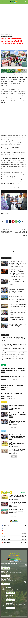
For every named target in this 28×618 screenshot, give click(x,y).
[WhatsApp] (16, 221)
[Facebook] (7, 221)
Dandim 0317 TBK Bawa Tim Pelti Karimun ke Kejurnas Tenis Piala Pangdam (17, 312)
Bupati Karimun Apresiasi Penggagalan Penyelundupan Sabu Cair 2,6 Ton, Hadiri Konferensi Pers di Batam (16, 290)
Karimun (3, 264)
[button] (2, 2)
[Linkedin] (19, 221)
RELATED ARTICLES (6, 258)
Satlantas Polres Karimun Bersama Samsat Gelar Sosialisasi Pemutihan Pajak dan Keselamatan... (17, 407)
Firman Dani (5, 45)
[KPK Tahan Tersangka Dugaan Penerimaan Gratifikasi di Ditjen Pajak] (4, 319)
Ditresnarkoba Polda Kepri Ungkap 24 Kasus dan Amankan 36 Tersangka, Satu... (17, 504)
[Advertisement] (14, 18)
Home (2, 34)
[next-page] (4, 331)
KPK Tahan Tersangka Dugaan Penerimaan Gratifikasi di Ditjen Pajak (17, 319)
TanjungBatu (6, 493)
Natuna (3, 365)
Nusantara (3, 273)
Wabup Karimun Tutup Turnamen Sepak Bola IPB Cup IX (17, 325)
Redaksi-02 (8, 398)
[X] (10, 221)
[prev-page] (2, 331)
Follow (24, 528)
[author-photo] (14, 247)
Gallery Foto (11, 36)
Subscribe (23, 542)
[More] (22, 221)
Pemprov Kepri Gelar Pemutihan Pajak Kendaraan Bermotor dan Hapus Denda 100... (18, 443)
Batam (3, 292)
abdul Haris (7, 213)
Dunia (3, 299)
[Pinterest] (13, 221)
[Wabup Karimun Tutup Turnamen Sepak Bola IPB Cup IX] (4, 325)
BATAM (3, 431)
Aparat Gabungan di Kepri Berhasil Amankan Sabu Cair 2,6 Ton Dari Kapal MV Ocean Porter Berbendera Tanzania (17, 298)
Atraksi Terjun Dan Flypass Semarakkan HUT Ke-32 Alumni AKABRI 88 (7, 231)
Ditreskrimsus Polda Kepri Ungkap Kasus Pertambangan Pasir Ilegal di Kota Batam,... (17, 451)
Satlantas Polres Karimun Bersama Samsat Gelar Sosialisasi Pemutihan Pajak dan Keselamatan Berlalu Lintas (17, 264)
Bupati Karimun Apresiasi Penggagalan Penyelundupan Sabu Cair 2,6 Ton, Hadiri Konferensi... (17, 421)
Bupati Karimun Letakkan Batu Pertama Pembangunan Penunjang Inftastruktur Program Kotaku (21, 232)
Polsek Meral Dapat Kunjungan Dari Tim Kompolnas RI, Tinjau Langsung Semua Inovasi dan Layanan (17, 282)
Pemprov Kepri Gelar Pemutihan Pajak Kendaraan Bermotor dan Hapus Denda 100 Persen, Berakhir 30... (13, 395)
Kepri (6, 34)
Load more (13, 427)
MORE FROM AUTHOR (17, 258)
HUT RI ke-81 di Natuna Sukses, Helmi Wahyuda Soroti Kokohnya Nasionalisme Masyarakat (12, 385)
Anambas (10, 34)
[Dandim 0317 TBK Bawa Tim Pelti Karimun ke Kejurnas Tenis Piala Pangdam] (4, 312)
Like (25, 525)
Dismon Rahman (8, 372)
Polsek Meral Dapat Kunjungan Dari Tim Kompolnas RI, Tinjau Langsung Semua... (17, 414)
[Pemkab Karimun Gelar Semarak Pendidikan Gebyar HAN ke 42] (4, 306)
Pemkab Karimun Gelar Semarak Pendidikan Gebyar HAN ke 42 (17, 305)
